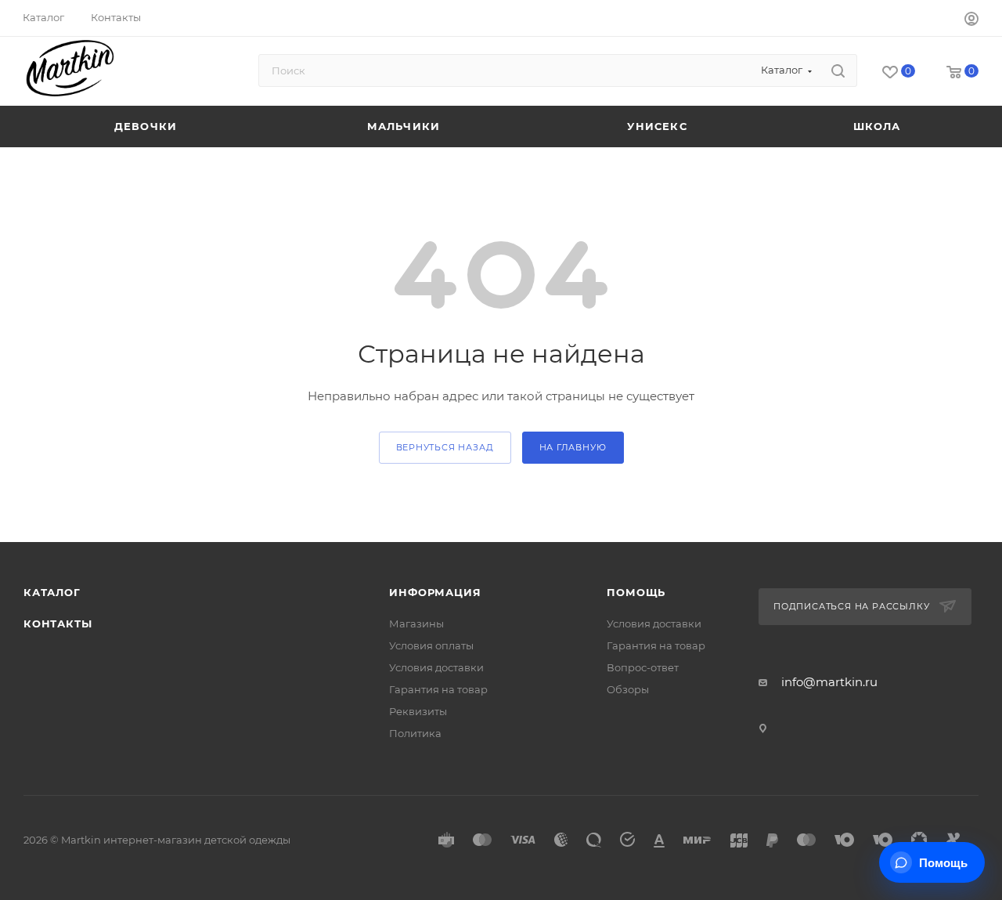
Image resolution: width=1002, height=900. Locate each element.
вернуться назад (445, 447)
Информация (435, 592)
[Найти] (838, 70)
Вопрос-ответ (643, 667)
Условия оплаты (431, 645)
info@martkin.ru (829, 681)
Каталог (52, 592)
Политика (415, 733)
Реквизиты (418, 711)
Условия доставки (436, 667)
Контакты (57, 623)
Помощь (636, 592)
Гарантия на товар (438, 689)
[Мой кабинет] (971, 21)
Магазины (416, 623)
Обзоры (628, 689)
